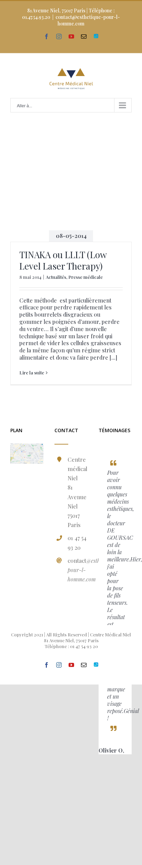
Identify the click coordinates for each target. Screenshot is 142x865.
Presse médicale (85, 277)
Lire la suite (31, 372)
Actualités (56, 277)
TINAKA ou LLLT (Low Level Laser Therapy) (62, 260)
